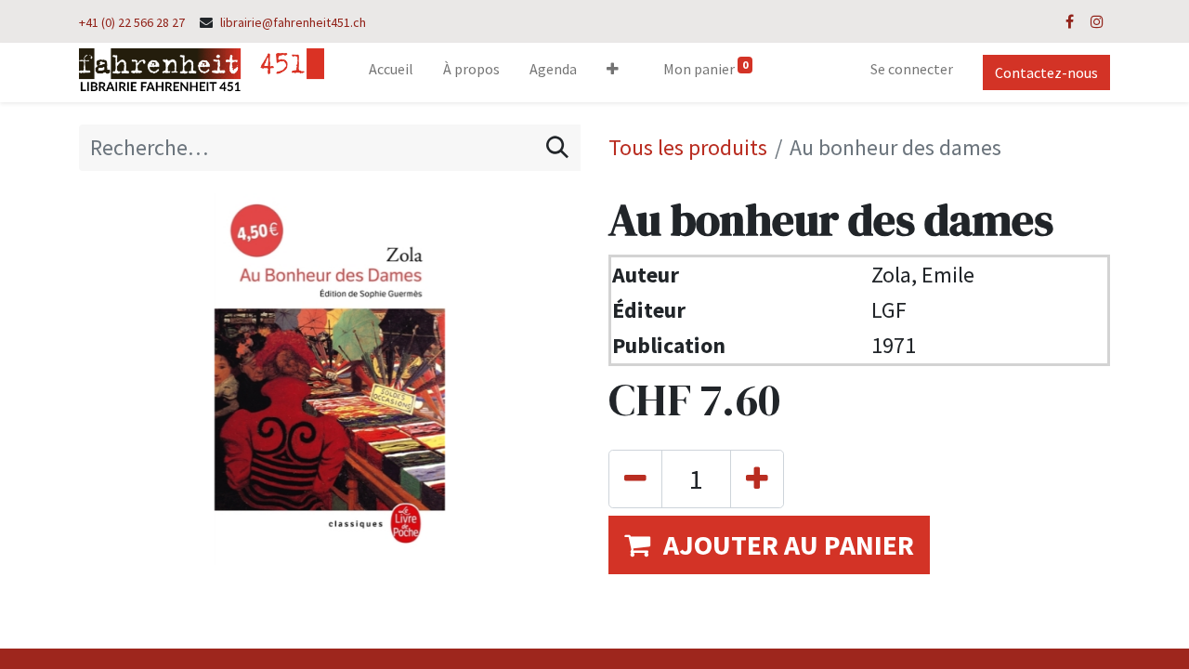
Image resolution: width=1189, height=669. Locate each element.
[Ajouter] (757, 479)
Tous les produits (687, 147)
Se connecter (911, 68)
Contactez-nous (1046, 72)
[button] (613, 72)
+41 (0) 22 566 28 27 (132, 22)
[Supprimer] (635, 479)
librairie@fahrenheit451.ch (293, 22)
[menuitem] (391, 72)
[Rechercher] (557, 148)
